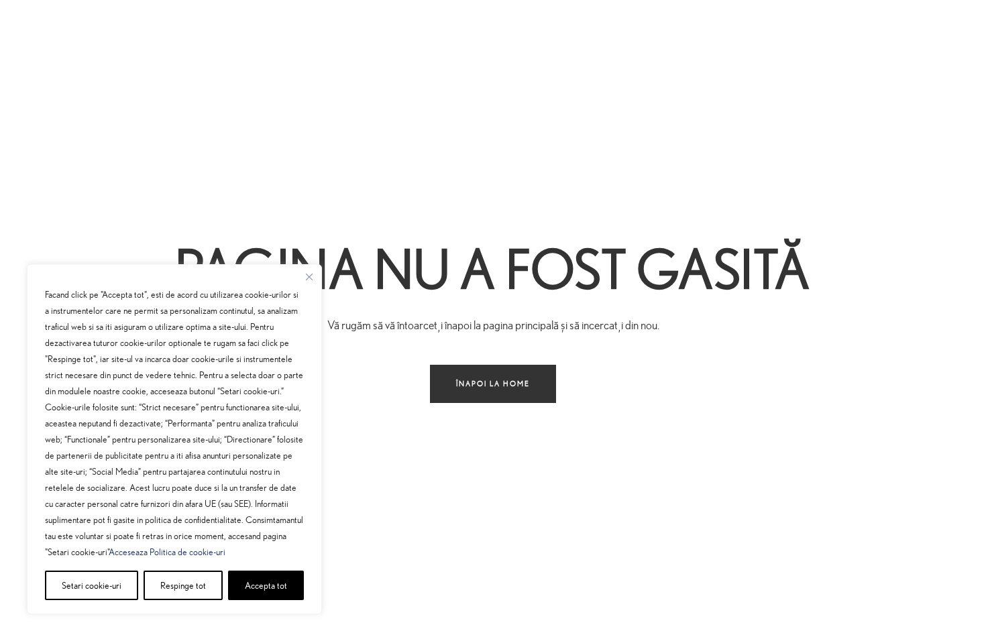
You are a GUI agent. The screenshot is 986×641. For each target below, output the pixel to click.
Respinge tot (183, 585)
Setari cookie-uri (91, 585)
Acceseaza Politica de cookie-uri (167, 551)
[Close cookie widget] (309, 277)
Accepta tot (266, 585)
